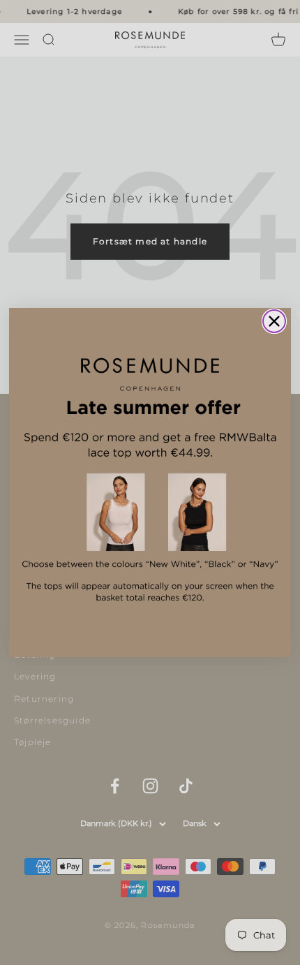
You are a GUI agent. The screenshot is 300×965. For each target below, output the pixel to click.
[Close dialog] (274, 321)
